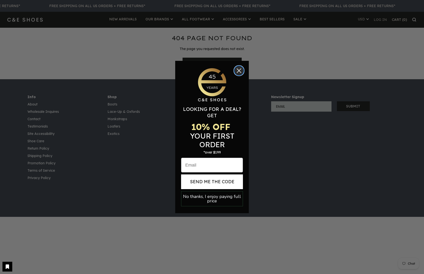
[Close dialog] (239, 71)
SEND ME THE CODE (212, 181)
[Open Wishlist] (7, 267)
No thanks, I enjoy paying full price (212, 199)
